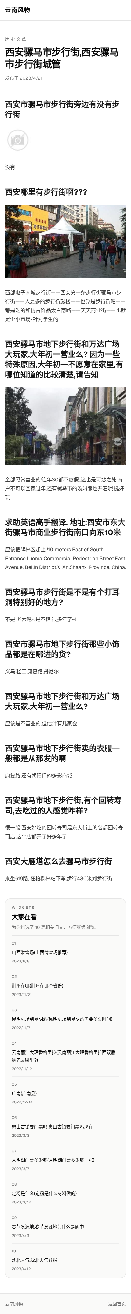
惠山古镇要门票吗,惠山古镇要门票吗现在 (52, 1127)
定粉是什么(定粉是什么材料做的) (44, 1193)
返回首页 (117, 1304)
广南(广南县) (24, 1093)
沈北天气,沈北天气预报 (34, 1260)
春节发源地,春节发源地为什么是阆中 (48, 1227)
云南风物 (18, 10)
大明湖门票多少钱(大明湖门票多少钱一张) (53, 1160)
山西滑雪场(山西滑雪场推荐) (40, 952)
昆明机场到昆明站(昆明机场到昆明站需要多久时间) (62, 1019)
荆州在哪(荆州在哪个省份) (37, 986)
